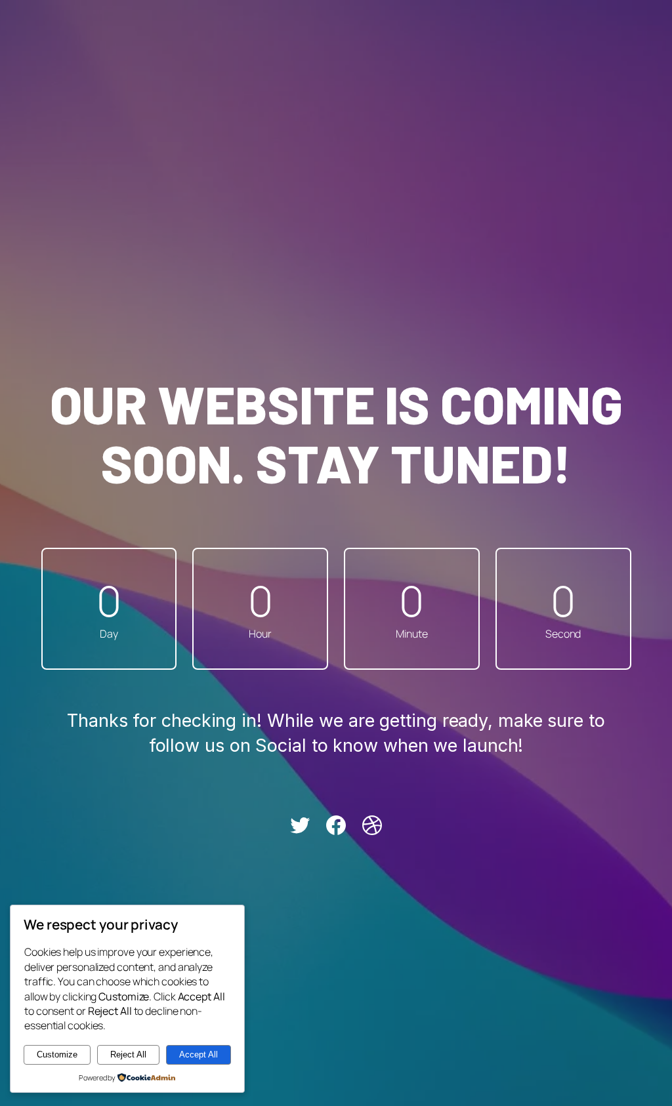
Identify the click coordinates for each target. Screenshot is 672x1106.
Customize (57, 1054)
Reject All (128, 1054)
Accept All (198, 1054)
